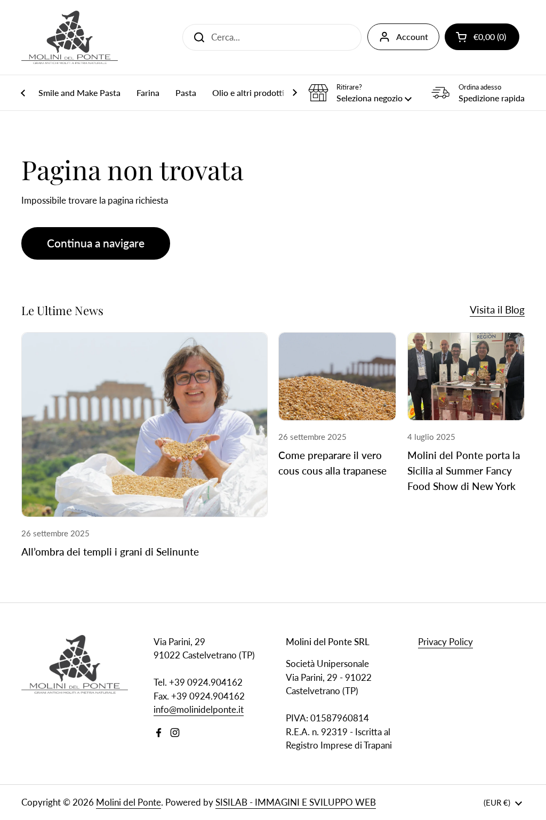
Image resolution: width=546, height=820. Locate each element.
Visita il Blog (497, 309)
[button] (482, 36)
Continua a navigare (95, 243)
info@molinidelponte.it (199, 709)
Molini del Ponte (128, 802)
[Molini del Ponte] (69, 37)
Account (412, 36)
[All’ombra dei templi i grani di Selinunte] (144, 424)
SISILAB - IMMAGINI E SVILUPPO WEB (295, 802)
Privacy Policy (445, 641)
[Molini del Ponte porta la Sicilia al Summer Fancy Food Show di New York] (466, 376)
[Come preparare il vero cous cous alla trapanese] (337, 376)
